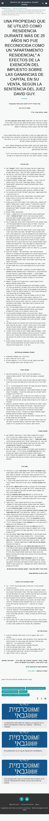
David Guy (23, 691)
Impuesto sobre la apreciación (36, 688)
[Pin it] (45, 698)
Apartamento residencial (10, 691)
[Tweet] (41, 698)
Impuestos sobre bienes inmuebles (13, 688)
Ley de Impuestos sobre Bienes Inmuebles (15, 695)
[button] (2, 3)
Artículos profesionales (20, 8)
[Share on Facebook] (37, 698)
